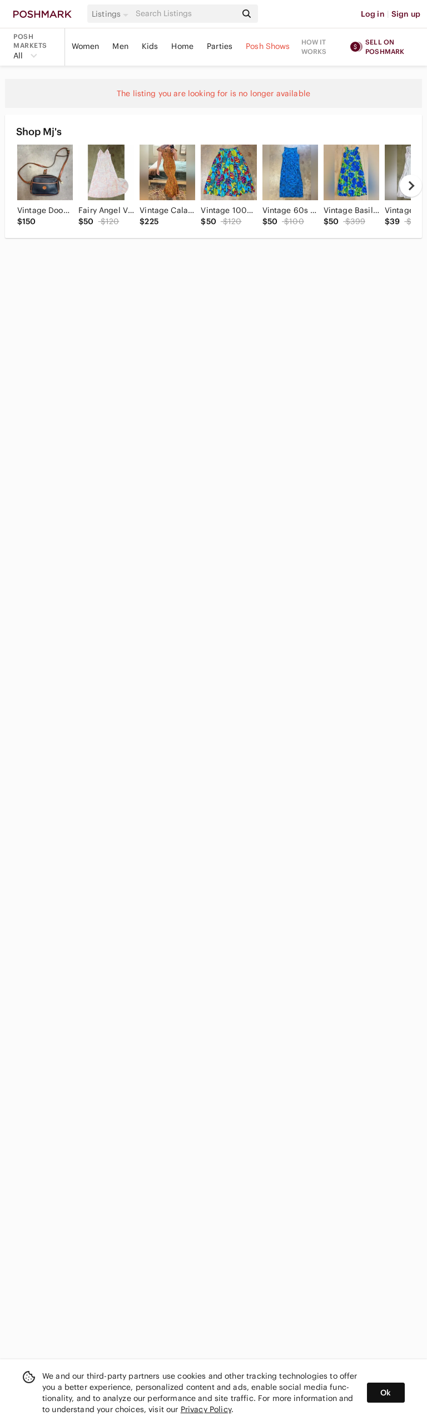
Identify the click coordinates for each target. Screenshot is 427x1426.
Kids (150, 46)
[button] (112, 13)
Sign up (405, 14)
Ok (385, 1393)
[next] (411, 186)
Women (86, 46)
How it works (314, 47)
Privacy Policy (206, 1409)
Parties (219, 46)
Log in (373, 14)
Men (120, 46)
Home (182, 46)
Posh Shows (268, 46)
